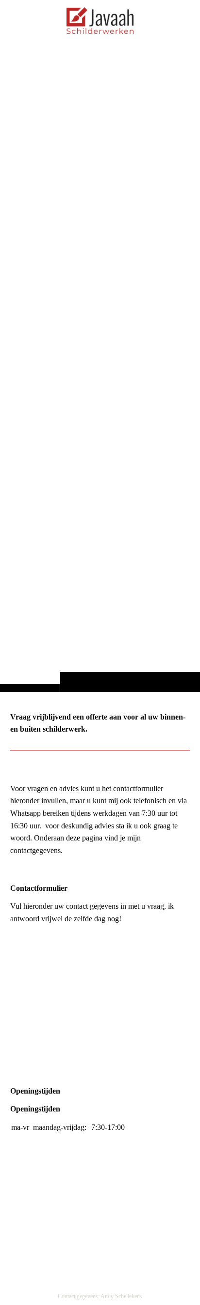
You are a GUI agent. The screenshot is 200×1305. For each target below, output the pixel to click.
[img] (100, 365)
